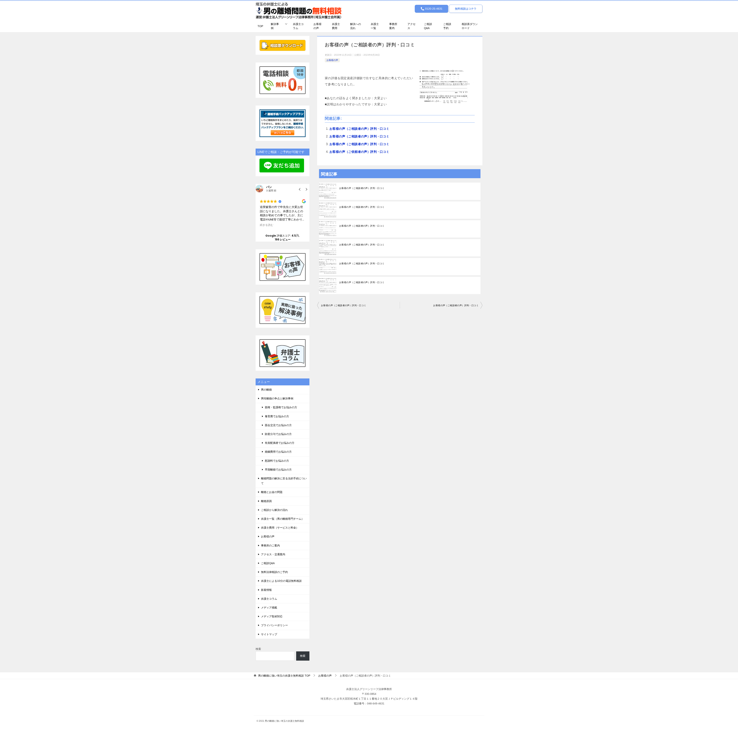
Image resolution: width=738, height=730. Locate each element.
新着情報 (266, 589)
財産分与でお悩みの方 (278, 434)
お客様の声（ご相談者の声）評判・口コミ (359, 128)
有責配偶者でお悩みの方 (279, 442)
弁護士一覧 (375, 26)
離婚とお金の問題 (272, 492)
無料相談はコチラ (465, 8)
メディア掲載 (269, 607)
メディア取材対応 (272, 616)
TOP (260, 26)
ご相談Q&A (428, 26)
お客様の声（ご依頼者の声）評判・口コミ (359, 151)
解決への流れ (355, 26)
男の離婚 (266, 389)
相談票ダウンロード (470, 26)
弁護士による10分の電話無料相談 (281, 580)
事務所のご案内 (270, 545)
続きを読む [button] (266, 225)
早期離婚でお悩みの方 (278, 469)
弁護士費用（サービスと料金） (280, 527)
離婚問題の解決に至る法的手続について (284, 481)
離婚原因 (266, 501)
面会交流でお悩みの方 (278, 425)
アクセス (411, 26)
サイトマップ (269, 634)
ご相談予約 (447, 26)
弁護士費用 (336, 26)
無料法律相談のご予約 (274, 572)
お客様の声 (317, 26)
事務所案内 (393, 26)
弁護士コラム (298, 26)
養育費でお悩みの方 (277, 416)
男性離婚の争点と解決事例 (277, 398)
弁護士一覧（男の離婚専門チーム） (282, 518)
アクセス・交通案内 (273, 554)
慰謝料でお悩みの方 (277, 460)
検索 (258, 648)
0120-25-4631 (433, 8)
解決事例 (275, 26)
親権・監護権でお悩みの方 (281, 407)
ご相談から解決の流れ (274, 509)
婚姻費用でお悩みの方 (278, 451)
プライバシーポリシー (274, 625)
